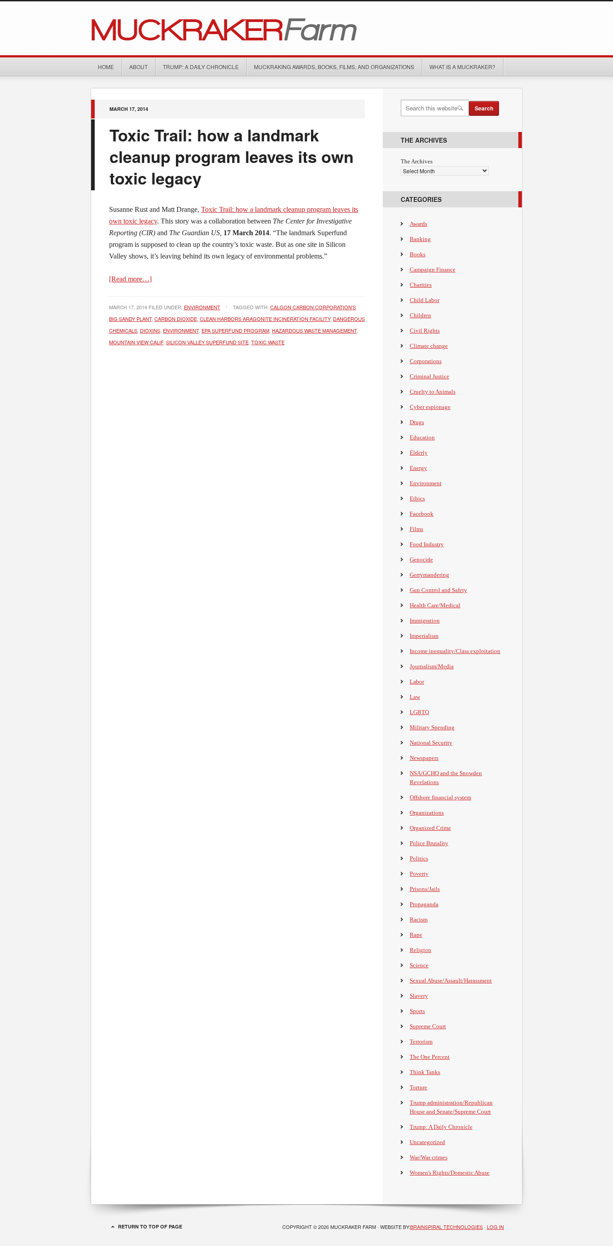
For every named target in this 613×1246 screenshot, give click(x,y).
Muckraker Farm (306, 28)
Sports (417, 1011)
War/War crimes (428, 1157)
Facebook (421, 513)
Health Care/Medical (435, 605)
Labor (417, 681)
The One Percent (430, 1056)
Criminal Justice (429, 376)
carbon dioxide (175, 318)
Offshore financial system (440, 797)
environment (181, 330)
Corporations (426, 361)
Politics (419, 858)
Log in (495, 1226)
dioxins (150, 330)
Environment (202, 307)
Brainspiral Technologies (446, 1226)
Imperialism (424, 635)
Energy (418, 468)
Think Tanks (425, 1072)
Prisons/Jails (425, 889)
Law (415, 696)
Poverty (419, 873)
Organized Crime (430, 828)
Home (106, 66)
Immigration (425, 620)
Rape (416, 934)
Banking (420, 239)
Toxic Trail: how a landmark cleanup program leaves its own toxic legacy (231, 156)
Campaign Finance (432, 269)
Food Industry (427, 544)
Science (419, 965)
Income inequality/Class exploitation (455, 651)
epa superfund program (235, 330)
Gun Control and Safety (438, 590)
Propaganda (424, 904)
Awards (418, 223)
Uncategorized (427, 1142)
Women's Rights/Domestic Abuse (450, 1172)
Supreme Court (428, 1026)
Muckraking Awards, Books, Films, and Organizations (334, 66)
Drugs (417, 422)
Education (422, 437)
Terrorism (421, 1041)
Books (417, 254)
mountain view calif (136, 342)
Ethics (417, 498)
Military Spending (432, 727)
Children (420, 315)
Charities (421, 284)
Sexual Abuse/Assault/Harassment (451, 980)
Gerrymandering (429, 574)
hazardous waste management (314, 330)
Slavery (419, 995)
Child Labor (424, 300)
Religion (420, 950)
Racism (419, 919)
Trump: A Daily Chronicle (201, 66)
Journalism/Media (432, 666)
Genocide (421, 559)
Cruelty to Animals (432, 391)
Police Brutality (429, 843)
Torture (418, 1087)
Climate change (429, 345)
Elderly (419, 452)
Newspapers (424, 758)
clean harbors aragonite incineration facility (265, 318)
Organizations (427, 812)
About (138, 66)
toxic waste (268, 342)
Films (416, 529)
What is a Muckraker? (462, 66)
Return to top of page (150, 1226)
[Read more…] (130, 279)
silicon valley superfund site (207, 342)
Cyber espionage (430, 407)
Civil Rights (425, 330)
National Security (431, 742)
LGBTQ (419, 712)
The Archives (417, 161)
